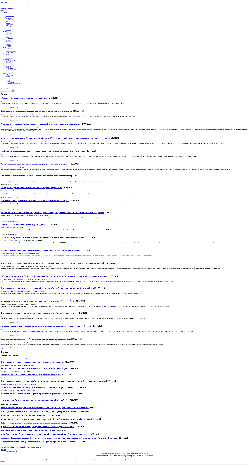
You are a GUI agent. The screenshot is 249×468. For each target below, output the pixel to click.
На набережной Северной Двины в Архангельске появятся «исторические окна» (38, 387)
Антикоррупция (9, 52)
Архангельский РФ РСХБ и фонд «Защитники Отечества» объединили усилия (37, 426)
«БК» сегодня (9, 66)
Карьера (5, 53)
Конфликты (8, 42)
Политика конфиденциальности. (34, 447)
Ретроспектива (9, 26)
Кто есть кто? (9, 58)
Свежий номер (9, 67)
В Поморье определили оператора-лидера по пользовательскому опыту (34, 423)
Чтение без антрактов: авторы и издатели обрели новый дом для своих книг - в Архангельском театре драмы (52, 212)
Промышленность (10, 27)
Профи (7, 55)
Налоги (7, 37)
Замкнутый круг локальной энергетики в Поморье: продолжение (31, 187)
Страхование (8, 35)
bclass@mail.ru (7, 447)
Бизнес (4, 39)
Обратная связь (6, 73)
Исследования (9, 45)
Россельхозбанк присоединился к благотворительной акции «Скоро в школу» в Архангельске (45, 407)
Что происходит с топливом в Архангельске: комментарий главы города (34, 368)
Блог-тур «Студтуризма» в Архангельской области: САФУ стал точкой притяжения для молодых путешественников (55, 138)
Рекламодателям (9, 75)
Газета (4, 65)
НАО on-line (8, 30)
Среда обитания (9, 61)
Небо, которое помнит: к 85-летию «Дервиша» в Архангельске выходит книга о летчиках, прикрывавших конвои (54, 276)
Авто (7, 63)
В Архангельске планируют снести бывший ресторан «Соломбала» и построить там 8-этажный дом (47, 288)
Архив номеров (9, 68)
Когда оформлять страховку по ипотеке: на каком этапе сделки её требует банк (38, 301)
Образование (8, 56)
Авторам (8, 80)
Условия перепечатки (10, 82)
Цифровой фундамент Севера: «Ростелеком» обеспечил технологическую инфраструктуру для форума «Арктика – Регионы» (59, 438)
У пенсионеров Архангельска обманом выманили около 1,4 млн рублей (34, 400)
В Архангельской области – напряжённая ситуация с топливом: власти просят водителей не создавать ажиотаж (53, 381)
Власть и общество (10, 49)
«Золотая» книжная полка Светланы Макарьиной (24, 98)
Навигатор (8, 14)
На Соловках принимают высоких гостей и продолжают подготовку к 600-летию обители (42, 237)
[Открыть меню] (2, 10)
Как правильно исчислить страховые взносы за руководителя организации (36, 176)
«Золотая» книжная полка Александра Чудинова (23, 224)
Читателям (8, 76)
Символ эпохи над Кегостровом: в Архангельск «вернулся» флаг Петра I (35, 200)
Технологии (8, 46)
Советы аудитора (9, 38)
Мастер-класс (9, 54)
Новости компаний (10, 16)
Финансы (5, 31)
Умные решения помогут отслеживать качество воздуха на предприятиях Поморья (39, 411)
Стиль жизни (6, 59)
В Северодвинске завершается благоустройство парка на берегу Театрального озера (40, 250)
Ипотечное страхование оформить (109, 306)
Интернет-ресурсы (10, 77)
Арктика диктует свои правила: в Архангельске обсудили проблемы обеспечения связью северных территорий (53, 263)
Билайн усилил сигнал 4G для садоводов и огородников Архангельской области (38, 442)
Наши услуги (9, 79)
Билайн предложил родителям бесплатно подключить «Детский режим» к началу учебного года (45, 419)
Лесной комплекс (9, 24)
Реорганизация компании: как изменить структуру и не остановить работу (36, 164)
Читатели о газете (10, 72)
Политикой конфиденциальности (147, 459)
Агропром (8, 23)
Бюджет (7, 32)
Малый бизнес (9, 41)
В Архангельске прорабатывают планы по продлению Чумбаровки (32, 362)
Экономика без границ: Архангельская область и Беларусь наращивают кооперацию (41, 124)
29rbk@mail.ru (19, 447)
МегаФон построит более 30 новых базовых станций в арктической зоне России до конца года (44, 434)
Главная (5, 12)
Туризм (7, 28)
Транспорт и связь (10, 19)
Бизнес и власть (9, 48)
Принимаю (3, 461)
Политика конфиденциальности (13, 83)
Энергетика (8, 18)
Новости (5, 13)
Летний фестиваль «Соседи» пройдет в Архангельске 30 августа (31, 375)
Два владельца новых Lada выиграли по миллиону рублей (28, 430)
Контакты (8, 81)
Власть (4, 47)
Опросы (7, 74)
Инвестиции (8, 33)
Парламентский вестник (11, 69)
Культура (8, 62)
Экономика (8, 25)
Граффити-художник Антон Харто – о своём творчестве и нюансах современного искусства (43, 151)
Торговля (8, 44)
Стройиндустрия (9, 20)
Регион (4, 17)
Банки (7, 34)
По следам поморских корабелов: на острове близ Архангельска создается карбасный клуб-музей (46, 326)
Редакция (8, 70)
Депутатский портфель (11, 51)
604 (6, 348)
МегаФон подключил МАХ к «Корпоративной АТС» (25, 415)
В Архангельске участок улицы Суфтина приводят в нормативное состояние (36, 394)
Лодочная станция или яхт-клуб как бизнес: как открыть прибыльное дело (36, 339)
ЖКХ (7, 21)
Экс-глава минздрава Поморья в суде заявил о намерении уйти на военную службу (39, 313)
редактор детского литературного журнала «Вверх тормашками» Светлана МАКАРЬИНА (105, 103)
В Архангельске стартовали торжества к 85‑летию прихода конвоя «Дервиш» (37, 111)
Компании (8, 40)
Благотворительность (10, 60)
